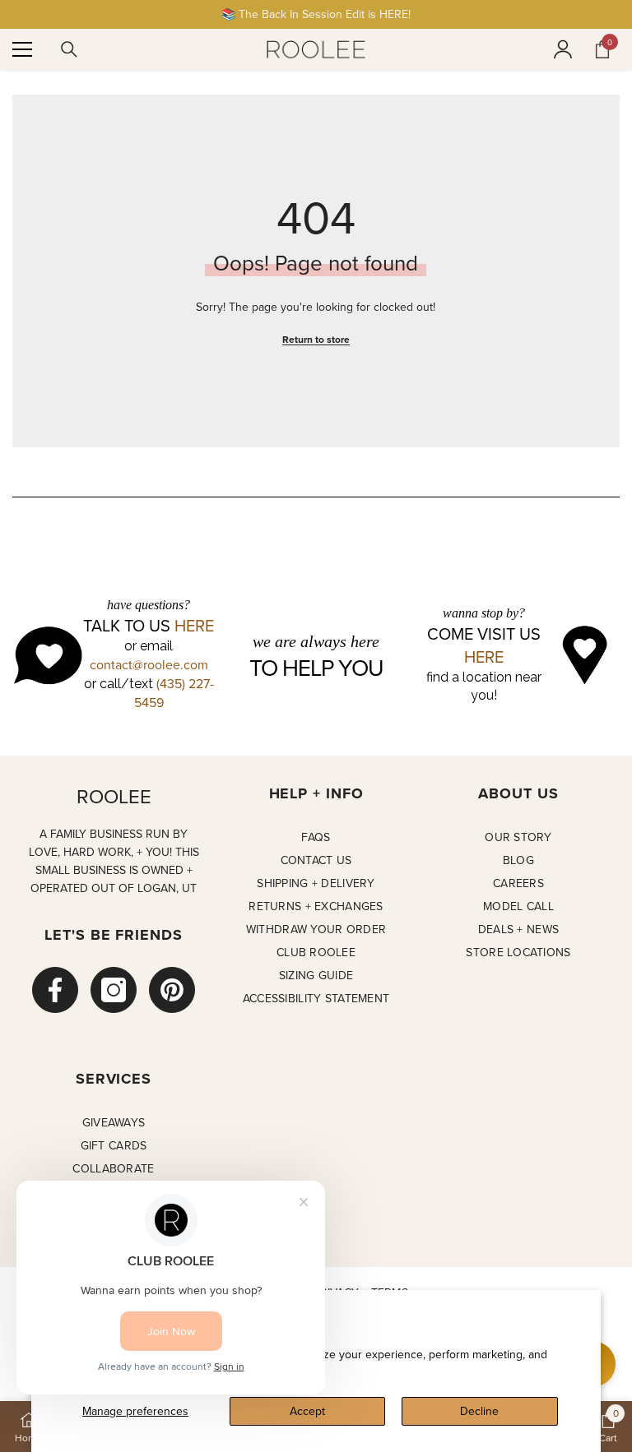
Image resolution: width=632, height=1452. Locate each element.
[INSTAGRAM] (114, 990)
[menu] (22, 49)
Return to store (316, 339)
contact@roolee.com (149, 664)
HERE (194, 625)
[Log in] (563, 49)
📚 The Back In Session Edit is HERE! (316, 14)
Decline (479, 1411)
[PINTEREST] (172, 990)
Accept (307, 1411)
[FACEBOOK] (55, 990)
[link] (608, 1426)
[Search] (69, 49)
